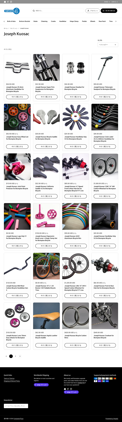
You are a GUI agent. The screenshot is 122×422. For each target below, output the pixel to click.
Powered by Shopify (112, 419)
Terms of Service (9, 378)
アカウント (94, 11)
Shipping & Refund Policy (12, 381)
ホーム (6, 28)
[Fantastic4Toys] (12, 10)
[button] (109, 10)
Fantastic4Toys (18, 419)
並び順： (100, 40)
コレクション (14, 28)
